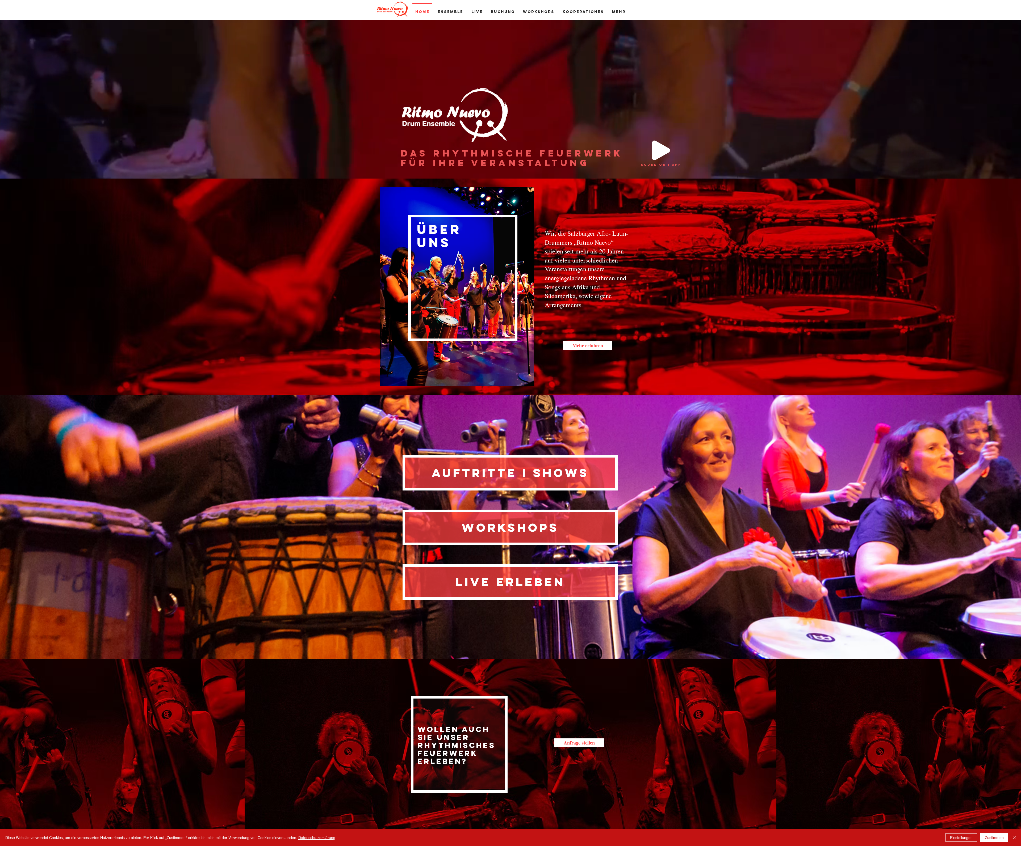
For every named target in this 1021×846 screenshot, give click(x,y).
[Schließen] (1014, 837)
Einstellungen (961, 837)
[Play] (661, 150)
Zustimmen (994, 837)
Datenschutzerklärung (316, 837)
